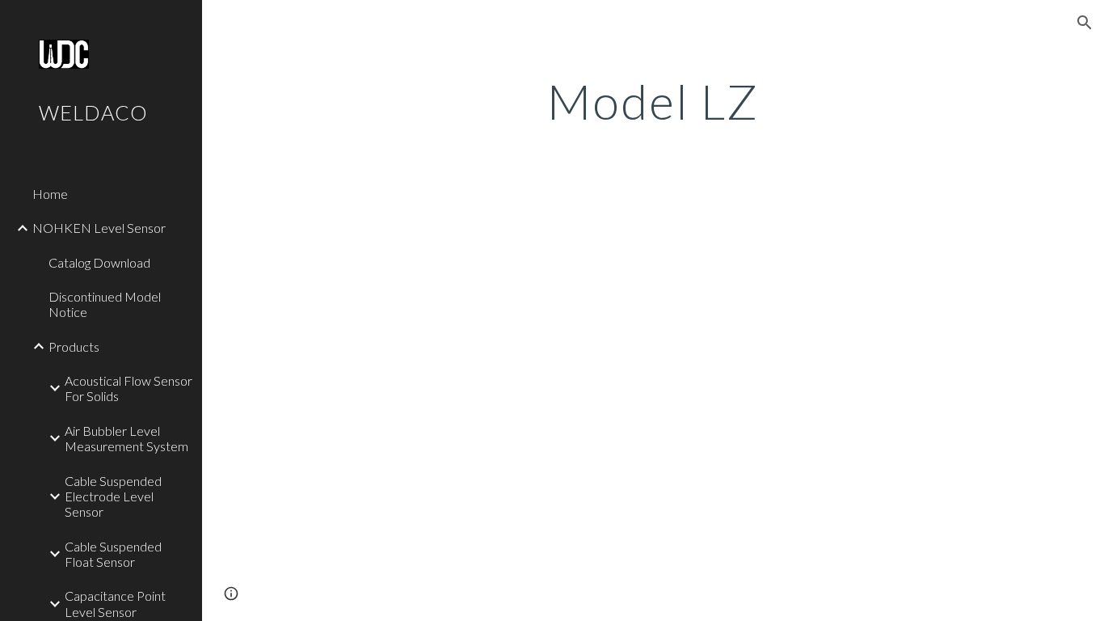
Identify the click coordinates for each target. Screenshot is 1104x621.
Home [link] (50, 193)
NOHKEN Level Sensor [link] (99, 227)
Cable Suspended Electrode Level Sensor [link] (113, 496)
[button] (1084, 22)
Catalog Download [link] (99, 262)
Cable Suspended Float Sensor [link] (113, 554)
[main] (653, 101)
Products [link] (73, 346)
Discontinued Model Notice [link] (104, 304)
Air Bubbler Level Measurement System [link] (126, 438)
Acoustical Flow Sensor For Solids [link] (128, 388)
